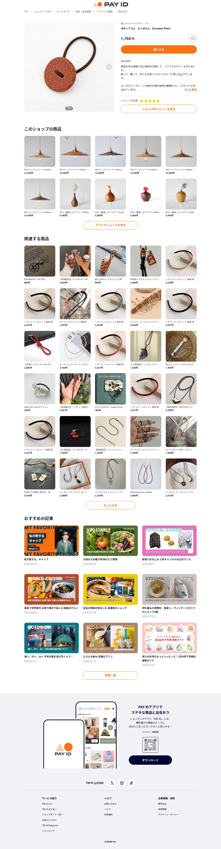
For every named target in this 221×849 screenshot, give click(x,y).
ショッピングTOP (42, 11)
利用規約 (108, 814)
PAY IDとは (47, 804)
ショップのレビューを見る (158, 109)
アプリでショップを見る (110, 225)
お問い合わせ (110, 804)
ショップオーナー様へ (52, 814)
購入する (158, 49)
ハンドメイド (63, 11)
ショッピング (48, 831)
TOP (26, 11)
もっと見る (191, 89)
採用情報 (162, 809)
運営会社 (162, 804)
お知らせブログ (49, 820)
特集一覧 (110, 675)
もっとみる (110, 505)
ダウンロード (150, 760)
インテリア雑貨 (105, 11)
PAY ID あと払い (49, 809)
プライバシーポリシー (168, 814)
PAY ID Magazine (50, 825)
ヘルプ (107, 809)
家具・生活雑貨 (83, 11)
